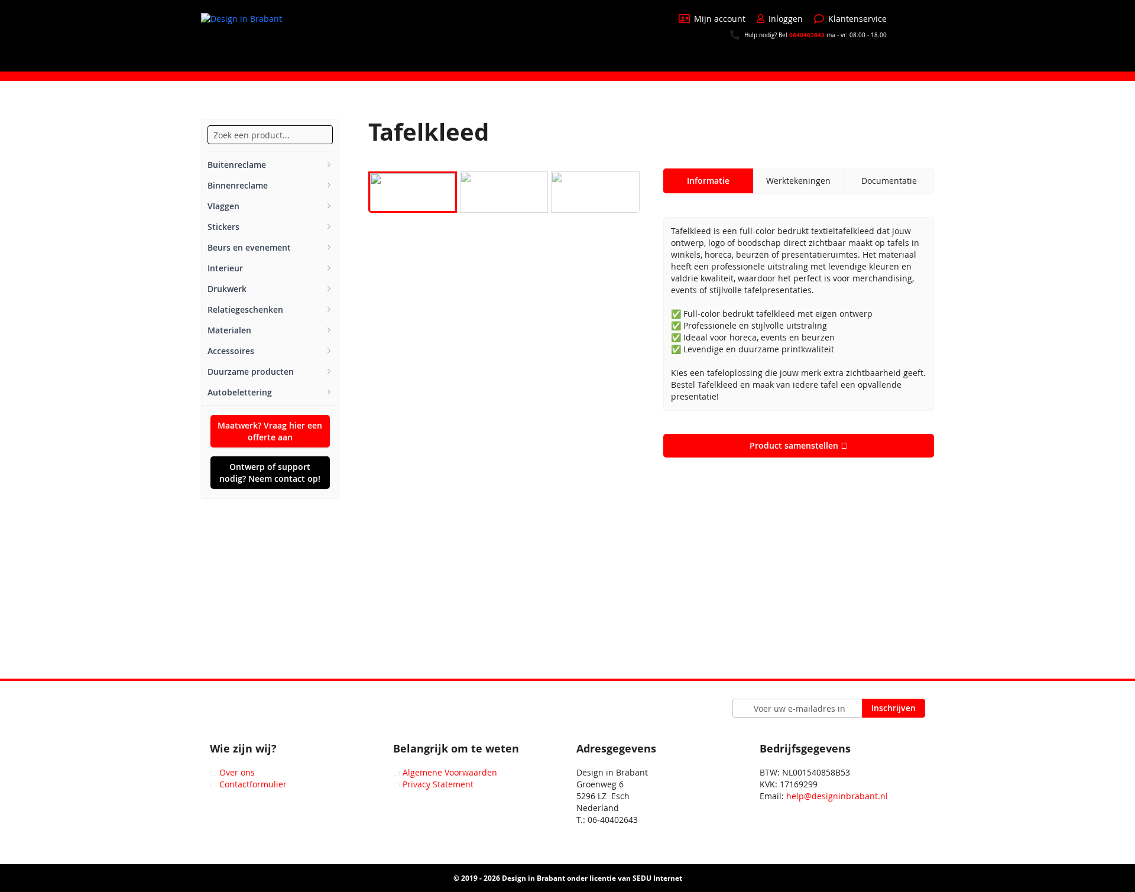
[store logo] (245, 35)
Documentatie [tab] (889, 180)
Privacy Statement (438, 784)
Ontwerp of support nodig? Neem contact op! (269, 472)
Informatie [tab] (708, 180)
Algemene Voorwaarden (450, 772)
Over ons (237, 772)
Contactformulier (253, 784)
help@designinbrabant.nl (837, 796)
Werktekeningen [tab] (798, 180)
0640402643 (807, 35)
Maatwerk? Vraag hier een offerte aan (270, 431)
